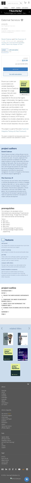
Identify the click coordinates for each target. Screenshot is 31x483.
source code (4, 462)
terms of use (4, 458)
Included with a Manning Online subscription (12, 42)
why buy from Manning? (7, 442)
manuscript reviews (6, 426)
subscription (25, 7)
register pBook (5, 437)
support (3, 447)
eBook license (5, 460)
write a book (4, 417)
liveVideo (3, 396)
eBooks (3, 401)
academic (3, 421)
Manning (3, 390)
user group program (6, 415)
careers (3, 424)
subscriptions (4, 403)
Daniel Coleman (6, 39)
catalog (6, 7)
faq (2, 444)
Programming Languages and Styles (14, 44)
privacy (3, 456)
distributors (4, 422)
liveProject (4, 397)
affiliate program (5, 428)
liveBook (18, 7)
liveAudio (3, 399)
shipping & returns (6, 440)
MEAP (13, 7)
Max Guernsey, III (20, 39)
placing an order (5, 438)
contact (3, 446)
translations (4, 463)
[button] (1, 12)
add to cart (15, 69)
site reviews (6, 413)
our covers (4, 404)
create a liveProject (6, 419)
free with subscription (15, 74)
